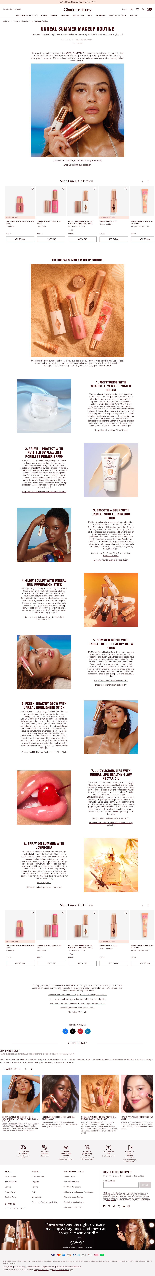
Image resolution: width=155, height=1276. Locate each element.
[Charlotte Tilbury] (78, 9)
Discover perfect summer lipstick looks (77, 1008)
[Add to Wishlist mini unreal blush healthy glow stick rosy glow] (32, 188)
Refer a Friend (69, 1177)
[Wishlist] (137, 9)
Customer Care (38, 1177)
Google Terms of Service (60, 1270)
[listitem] (27, 16)
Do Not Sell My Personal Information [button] (69, 1267)
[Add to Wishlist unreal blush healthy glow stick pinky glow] (63, 188)
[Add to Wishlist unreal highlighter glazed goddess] (126, 188)
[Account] (131, 9)
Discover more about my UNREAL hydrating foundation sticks (77, 1003)
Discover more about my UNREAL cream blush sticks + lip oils (77, 999)
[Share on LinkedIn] (88, 1031)
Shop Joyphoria (44, 883)
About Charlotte (11, 1182)
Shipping (35, 1182)
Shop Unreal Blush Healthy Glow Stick (111, 680)
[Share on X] (73, 1031)
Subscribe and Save (71, 1182)
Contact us (12, 1263)
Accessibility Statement (73, 1207)
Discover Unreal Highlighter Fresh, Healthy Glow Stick (77, 160)
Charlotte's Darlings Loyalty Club (45, 1202)
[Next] (148, 181)
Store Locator (10, 1177)
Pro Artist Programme (72, 1187)
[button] (143, 9)
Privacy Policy (10, 1192)
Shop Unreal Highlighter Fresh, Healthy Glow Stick (44, 752)
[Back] (142, 181)
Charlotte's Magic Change (74, 1202)
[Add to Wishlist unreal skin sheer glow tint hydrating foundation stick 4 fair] (95, 188)
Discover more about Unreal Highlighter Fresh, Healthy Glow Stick (77, 995)
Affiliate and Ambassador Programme (78, 1192)
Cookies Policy (11, 1197)
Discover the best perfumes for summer (44, 887)
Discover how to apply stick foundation (111, 560)
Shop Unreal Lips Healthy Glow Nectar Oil (111, 818)
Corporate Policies (48, 1267)
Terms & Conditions (33, 1267)
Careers (8, 1187)
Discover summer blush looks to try (111, 685)
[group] (18, 215)
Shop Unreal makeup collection (77, 165)
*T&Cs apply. (107, 1193)
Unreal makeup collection (112, 53)
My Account (36, 1197)
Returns (35, 1187)
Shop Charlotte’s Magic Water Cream (111, 430)
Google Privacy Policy (41, 1270)
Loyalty (124, 9)
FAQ (33, 1192)
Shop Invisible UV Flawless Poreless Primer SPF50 (44, 491)
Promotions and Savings (73, 1197)
